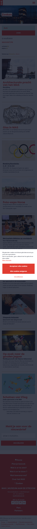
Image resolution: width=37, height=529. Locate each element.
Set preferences (18, 276)
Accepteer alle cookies (18, 266)
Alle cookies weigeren (18, 271)
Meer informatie (6, 260)
